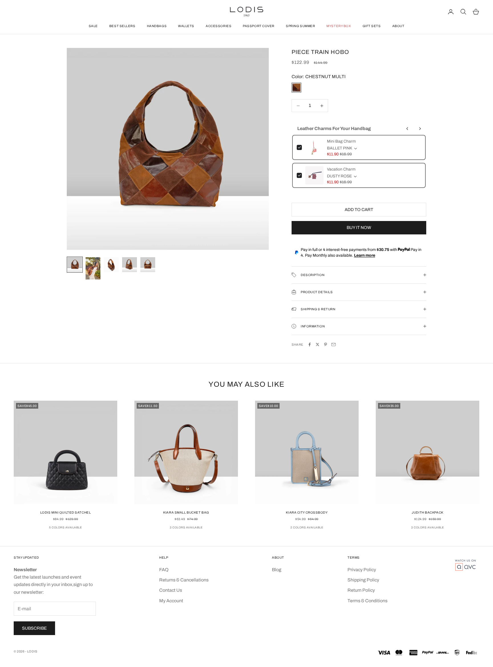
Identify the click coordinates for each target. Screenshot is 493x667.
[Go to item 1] (75, 265)
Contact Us (170, 590)
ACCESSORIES (218, 26)
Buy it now (359, 227)
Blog (276, 569)
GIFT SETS (372, 26)
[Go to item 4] (130, 265)
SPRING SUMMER (300, 26)
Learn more (364, 255)
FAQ (164, 569)
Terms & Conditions (367, 600)
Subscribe (34, 628)
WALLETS (186, 26)
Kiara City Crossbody (307, 512)
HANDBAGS (157, 26)
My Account (171, 600)
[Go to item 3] (111, 265)
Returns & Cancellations (184, 579)
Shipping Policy (363, 579)
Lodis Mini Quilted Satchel (65, 512)
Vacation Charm (341, 169)
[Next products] (420, 129)
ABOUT (398, 26)
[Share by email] (333, 344)
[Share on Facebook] (309, 344)
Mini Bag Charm (341, 141)
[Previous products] (407, 129)
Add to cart (359, 209)
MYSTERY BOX (338, 26)
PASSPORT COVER (258, 26)
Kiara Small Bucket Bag (186, 512)
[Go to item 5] (148, 265)
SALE (93, 26)
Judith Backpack (427, 512)
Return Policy (361, 590)
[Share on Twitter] (317, 344)
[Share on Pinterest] (325, 344)
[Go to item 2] (93, 268)
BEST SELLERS (122, 26)
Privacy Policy (361, 569)
